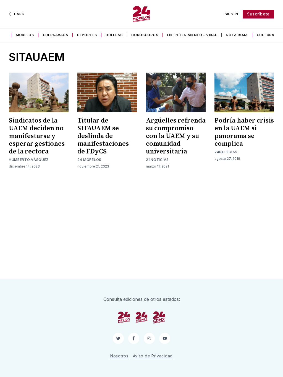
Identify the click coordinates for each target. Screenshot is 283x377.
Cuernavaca (55, 35)
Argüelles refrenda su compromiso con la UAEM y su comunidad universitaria (176, 136)
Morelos (25, 35)
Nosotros (119, 356)
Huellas (114, 35)
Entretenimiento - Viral (192, 35)
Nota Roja (237, 35)
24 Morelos (89, 160)
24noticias (157, 160)
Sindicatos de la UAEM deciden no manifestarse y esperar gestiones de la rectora (37, 136)
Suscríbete (258, 14)
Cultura (265, 35)
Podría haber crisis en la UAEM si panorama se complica (244, 132)
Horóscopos (144, 35)
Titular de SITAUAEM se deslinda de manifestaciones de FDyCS (103, 136)
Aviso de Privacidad (153, 356)
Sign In (231, 14)
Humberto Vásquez (29, 160)
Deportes (87, 35)
